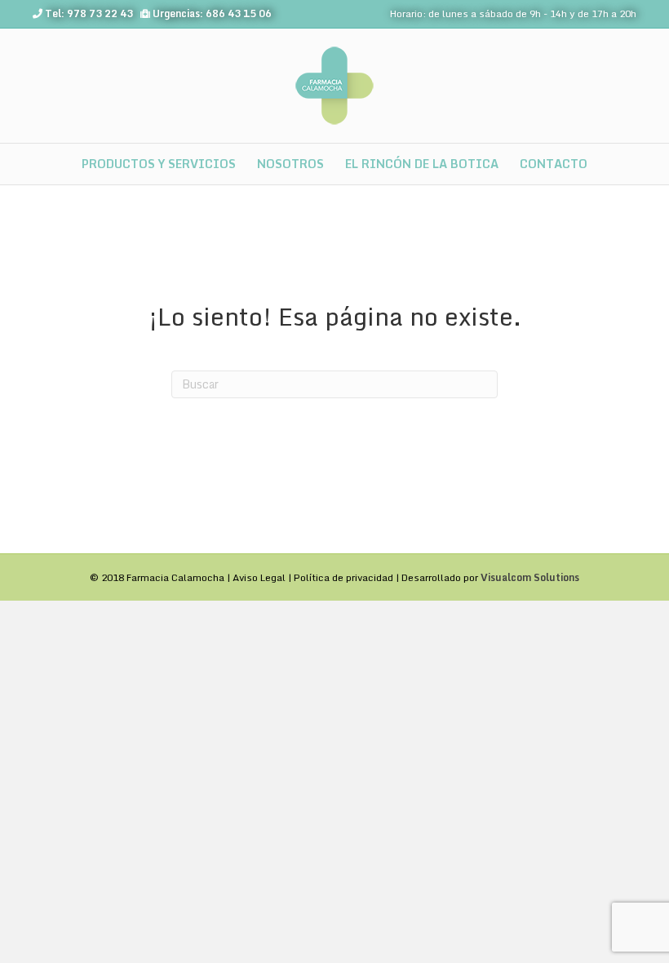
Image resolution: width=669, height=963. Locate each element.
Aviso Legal (259, 577)
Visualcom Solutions (530, 577)
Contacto (553, 163)
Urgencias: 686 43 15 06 (212, 13)
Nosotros (290, 163)
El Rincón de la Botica (421, 163)
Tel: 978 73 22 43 (89, 13)
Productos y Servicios (159, 163)
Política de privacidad (343, 577)
